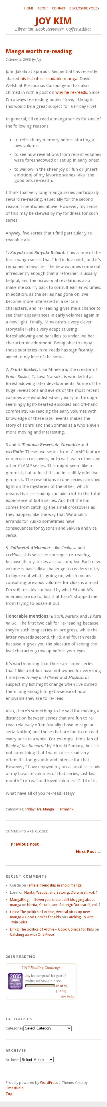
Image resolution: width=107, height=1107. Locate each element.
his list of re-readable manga (48, 78)
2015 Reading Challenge (41, 967)
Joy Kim (53, 21)
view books (67, 996)
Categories (14, 1028)
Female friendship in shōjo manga (54, 885)
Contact (58, 8)
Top (9, 1094)
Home (29, 8)
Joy (27, 975)
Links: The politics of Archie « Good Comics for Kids (52, 929)
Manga (48, 809)
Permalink (65, 809)
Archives (12, 1060)
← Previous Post (22, 844)
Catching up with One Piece (32, 934)
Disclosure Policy (84, 8)
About (43, 8)
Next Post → (88, 851)
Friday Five (33, 809)
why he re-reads (71, 92)
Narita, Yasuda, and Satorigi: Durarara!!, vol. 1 (61, 892)
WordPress (49, 1082)
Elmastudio (15, 1088)
